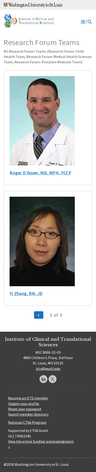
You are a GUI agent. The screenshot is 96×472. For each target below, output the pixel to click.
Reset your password (24, 409)
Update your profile (23, 403)
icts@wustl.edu (48, 368)
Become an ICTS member (28, 398)
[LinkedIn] (43, 379)
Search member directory (28, 414)
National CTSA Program (27, 422)
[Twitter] (52, 379)
